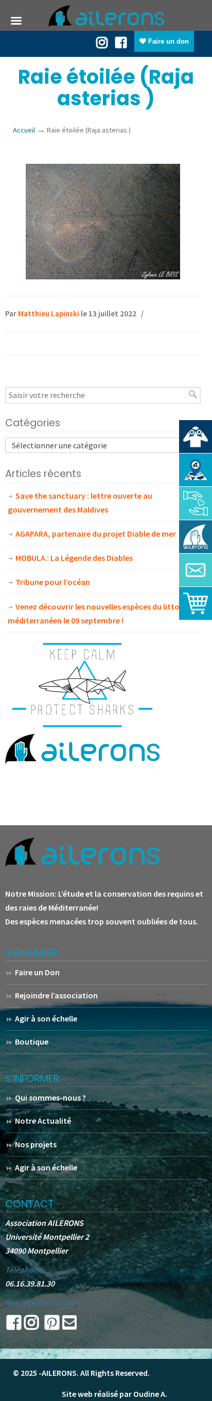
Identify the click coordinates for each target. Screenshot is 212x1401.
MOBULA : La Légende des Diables (74, 558)
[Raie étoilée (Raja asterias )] (103, 276)
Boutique (31, 1041)
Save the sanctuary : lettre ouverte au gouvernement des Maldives (80, 502)
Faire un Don (37, 972)
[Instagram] (31, 1325)
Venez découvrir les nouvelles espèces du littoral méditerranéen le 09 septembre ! (98, 613)
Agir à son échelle (46, 1018)
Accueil (24, 130)
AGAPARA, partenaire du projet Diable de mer (95, 533)
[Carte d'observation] (195, 469)
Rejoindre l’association (56, 995)
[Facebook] (121, 41)
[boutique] (195, 603)
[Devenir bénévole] (195, 536)
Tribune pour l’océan (52, 582)
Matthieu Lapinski (48, 313)
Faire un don (167, 41)
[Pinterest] (52, 1325)
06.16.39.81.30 (30, 1283)
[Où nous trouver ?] (195, 436)
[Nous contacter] (195, 570)
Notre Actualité (43, 1120)
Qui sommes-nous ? (50, 1097)
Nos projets (36, 1144)
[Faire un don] (195, 503)
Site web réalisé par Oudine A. (114, 1394)
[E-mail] (69, 1325)
